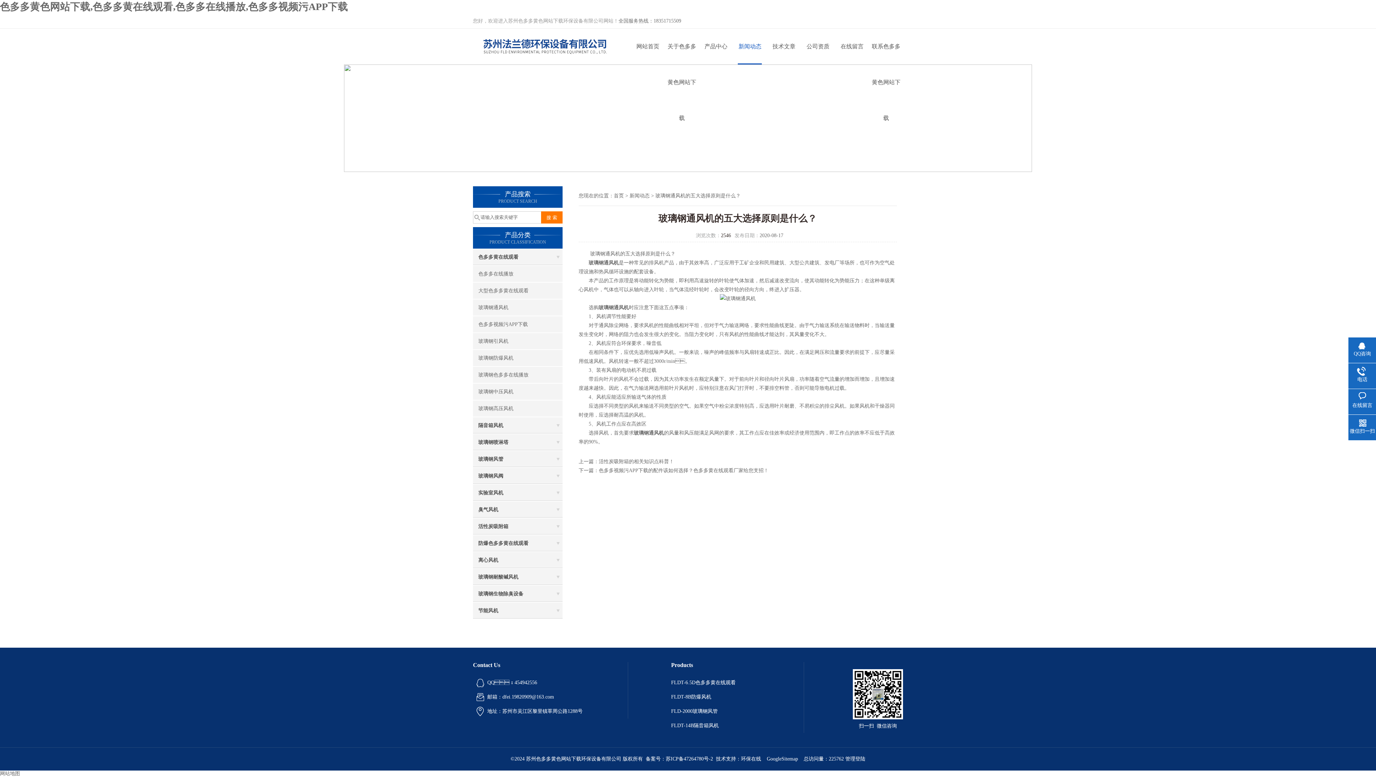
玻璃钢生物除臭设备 (501, 593)
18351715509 (667, 21)
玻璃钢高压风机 (495, 408)
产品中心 (715, 46)
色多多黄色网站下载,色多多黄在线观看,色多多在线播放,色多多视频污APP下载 (174, 6)
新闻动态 (750, 46)
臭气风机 (488, 509)
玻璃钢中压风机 (495, 391)
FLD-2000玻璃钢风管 (694, 711)
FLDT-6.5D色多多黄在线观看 (703, 682)
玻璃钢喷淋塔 (493, 442)
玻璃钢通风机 (493, 307)
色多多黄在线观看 (498, 257)
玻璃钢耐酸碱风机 (498, 577)
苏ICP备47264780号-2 (689, 759)
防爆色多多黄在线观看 (503, 543)
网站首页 (647, 46)
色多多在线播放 (495, 274)
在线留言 (852, 46)
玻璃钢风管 (490, 459)
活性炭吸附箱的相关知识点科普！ (636, 461)
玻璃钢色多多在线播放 (503, 375)
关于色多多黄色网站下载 (682, 53)
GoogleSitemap (782, 759)
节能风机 (488, 610)
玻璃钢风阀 (490, 476)
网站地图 (10, 773)
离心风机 (488, 560)
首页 (619, 195)
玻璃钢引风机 (493, 341)
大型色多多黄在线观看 (503, 290)
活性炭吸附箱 (493, 526)
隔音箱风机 (490, 425)
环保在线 (751, 759)
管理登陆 (855, 759)
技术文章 (784, 46)
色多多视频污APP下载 (503, 324)
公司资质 (818, 46)
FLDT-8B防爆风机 (691, 697)
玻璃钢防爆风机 (495, 358)
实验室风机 (490, 492)
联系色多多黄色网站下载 (886, 53)
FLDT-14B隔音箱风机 (695, 725)
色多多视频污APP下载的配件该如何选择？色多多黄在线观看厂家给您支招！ (684, 470)
